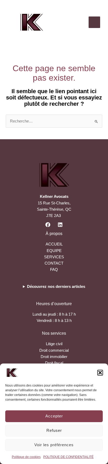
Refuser (54, 430)
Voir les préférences (54, 445)
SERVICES (54, 257)
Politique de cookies (26, 457)
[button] (100, 372)
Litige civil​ (54, 344)
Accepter (54, 416)
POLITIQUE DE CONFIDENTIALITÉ (68, 457)
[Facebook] (48, 225)
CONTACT (54, 263)
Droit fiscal (54, 363)
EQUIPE (54, 251)
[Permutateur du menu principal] (94, 22)
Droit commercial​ (54, 350)
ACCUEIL (54, 244)
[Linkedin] (60, 225)
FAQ (54, 269)
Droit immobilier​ (54, 357)
